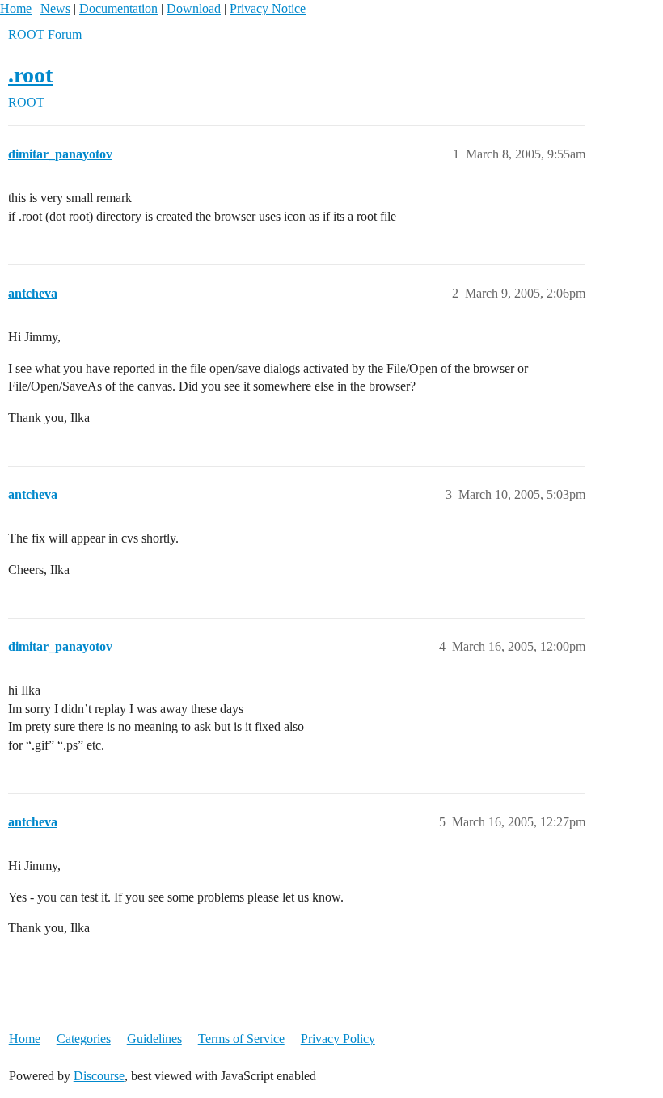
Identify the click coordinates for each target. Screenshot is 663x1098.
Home (16, 8)
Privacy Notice (268, 8)
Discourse (99, 1076)
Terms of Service (241, 1038)
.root (30, 74)
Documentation (118, 8)
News (55, 8)
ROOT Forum (45, 34)
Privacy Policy (338, 1038)
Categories (84, 1038)
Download (194, 8)
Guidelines (154, 1038)
